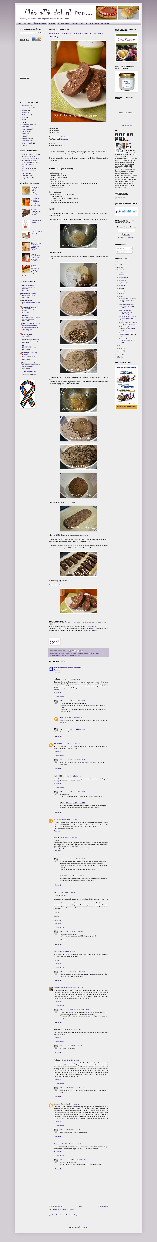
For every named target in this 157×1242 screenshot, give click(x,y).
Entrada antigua (103, 1206)
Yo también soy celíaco (29, 363)
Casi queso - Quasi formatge (30, 341)
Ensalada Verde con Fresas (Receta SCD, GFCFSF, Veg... (127, 318)
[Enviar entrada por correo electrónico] (69, 650)
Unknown (57, 1104)
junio (120, 291)
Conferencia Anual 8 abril (29, 347)
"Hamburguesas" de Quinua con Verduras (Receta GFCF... (127, 300)
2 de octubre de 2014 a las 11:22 (71, 1144)
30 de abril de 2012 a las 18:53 (75, 729)
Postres (61, 655)
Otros (23, 120)
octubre (121, 280)
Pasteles (24, 127)
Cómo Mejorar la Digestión (36, 221)
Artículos (52, 23)
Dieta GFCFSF (64, 137)
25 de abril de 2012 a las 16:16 (75, 759)
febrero (121, 348)
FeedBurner (130, 238)
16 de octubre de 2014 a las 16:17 (76, 1160)
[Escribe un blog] (75, 651)
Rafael (62, 718)
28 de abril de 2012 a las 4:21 (68, 819)
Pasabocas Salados (28, 124)
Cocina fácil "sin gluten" (30, 307)
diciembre (122, 275)
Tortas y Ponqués (27, 143)
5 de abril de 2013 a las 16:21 (75, 1129)
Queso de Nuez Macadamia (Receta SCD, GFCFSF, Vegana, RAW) (36, 246)
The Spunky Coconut (29, 371)
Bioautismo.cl (26, 346)
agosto (121, 285)
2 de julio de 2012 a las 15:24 (65, 952)
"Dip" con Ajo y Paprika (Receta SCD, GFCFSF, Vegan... (127, 328)
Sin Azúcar (25, 173)
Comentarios (122, 252)
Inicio (19, 23)
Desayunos (25, 106)
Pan (23, 122)
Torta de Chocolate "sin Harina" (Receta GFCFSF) (36, 212)
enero (121, 351)
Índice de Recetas (40, 23)
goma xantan (58, 188)
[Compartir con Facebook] (80, 651)
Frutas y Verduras (27, 108)
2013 (119, 270)
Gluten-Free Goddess (29, 285)
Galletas (86, 653)
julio (120, 288)
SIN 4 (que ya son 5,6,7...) (30, 339)
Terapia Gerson (26, 178)
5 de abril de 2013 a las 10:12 (70, 1104)
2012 (119, 272)
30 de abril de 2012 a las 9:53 (75, 803)
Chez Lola (57, 667)
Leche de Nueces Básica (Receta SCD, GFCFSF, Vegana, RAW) (35, 257)
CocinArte (25, 315)
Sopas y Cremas (27, 138)
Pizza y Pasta (26, 129)
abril (120, 296)
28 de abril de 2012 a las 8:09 (68, 837)
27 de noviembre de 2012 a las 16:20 (71, 988)
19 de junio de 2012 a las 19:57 (74, 876)
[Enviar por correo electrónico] (73, 651)
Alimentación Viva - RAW (29, 154)
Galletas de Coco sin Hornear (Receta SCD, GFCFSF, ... (127, 340)
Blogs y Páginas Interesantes (99, 23)
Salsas (24, 136)
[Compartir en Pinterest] (82, 651)
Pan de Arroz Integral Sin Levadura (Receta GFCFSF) (35, 190)
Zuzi (61, 701)
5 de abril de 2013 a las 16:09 (75, 1087)
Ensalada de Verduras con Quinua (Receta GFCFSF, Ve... (127, 334)
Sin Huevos (78, 655)
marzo (121, 345)
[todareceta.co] (120, 198)
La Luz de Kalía (27, 334)
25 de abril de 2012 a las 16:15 (75, 701)
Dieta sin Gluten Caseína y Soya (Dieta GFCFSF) (69, 653)
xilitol (58, 179)
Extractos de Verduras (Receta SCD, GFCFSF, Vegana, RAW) (35, 202)
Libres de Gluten (54, 655)
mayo (121, 293)
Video (23, 145)
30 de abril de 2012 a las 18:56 (75, 859)
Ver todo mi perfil (120, 188)
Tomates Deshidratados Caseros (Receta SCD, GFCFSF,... (127, 306)
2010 (119, 357)
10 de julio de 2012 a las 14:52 (75, 971)
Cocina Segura (27, 300)
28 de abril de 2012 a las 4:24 (74, 718)
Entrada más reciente (56, 1206)
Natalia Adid (58, 744)
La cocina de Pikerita (29, 293)
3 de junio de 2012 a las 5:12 (67, 892)
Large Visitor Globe (127, 125)
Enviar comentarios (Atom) (65, 1209)
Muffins (24, 117)
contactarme (92, 626)
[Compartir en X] (77, 651)
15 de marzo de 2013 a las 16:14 (76, 1045)
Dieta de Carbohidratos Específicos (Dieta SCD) (29, 157)
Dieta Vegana (63, 139)
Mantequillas (26, 115)
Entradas (121, 248)
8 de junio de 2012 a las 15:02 (75, 931)
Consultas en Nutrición (79, 23)
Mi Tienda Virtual (63, 23)
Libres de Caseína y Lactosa (97, 653)
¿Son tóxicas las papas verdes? (31, 302)
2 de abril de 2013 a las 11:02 (70, 1060)
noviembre (122, 277)
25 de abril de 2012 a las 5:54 (72, 744)
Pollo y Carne (26, 131)
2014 (119, 267)
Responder (57, 673)
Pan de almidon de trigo (28, 295)
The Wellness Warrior (29, 375)
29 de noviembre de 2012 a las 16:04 (77, 1009)
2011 (119, 354)
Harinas (24, 113)
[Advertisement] (34, 59)
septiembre (122, 283)
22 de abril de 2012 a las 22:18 (71, 667)
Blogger (85, 1227)
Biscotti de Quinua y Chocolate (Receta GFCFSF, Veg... (125, 312)
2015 (119, 264)
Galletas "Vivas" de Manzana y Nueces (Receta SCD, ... (128, 323)
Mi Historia (27, 23)
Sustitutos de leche (27, 141)
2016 (119, 262)
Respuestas (60, 697)
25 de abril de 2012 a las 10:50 (72, 776)
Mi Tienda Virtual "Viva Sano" (36, 232)
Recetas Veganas (69, 655)
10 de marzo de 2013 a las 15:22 (71, 1030)
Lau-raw (56, 988)
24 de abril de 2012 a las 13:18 (70, 679)
